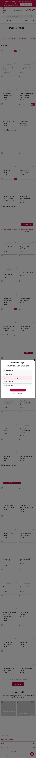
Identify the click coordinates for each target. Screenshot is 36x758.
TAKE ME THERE (18, 390)
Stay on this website (18, 393)
